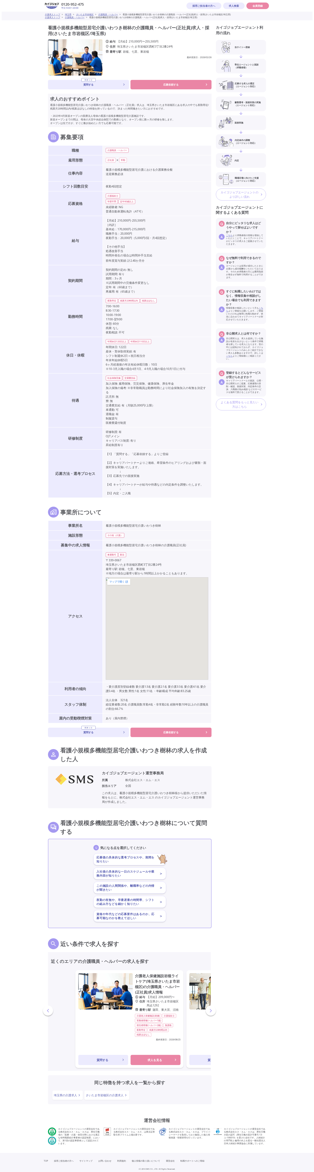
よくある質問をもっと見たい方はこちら (239, 404)
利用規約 (121, 1160)
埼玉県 (68, 14)
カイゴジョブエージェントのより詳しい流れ (239, 194)
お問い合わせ (104, 1160)
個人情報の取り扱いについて (146, 1160)
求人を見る (155, 1060)
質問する (88, 83)
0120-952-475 (72, 4)
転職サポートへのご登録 (192, 1160)
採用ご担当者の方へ (203, 5)
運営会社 (170, 1160)
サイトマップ (85, 1160)
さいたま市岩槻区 (85, 14)
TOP (46, 1160)
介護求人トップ (52, 14)
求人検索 (234, 5)
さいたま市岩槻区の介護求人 (105, 1095)
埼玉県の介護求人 (65, 1095)
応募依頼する (171, 84)
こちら (229, 235)
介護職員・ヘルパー (108, 14)
